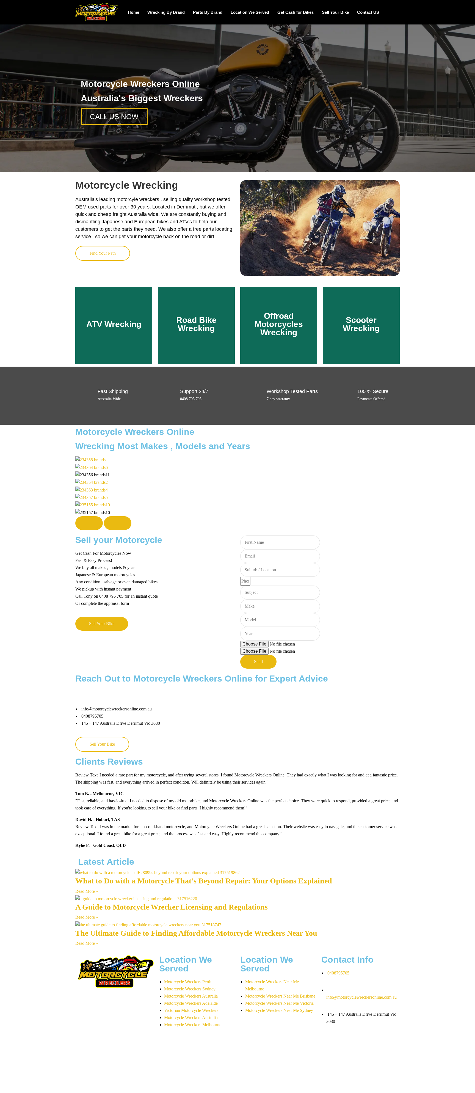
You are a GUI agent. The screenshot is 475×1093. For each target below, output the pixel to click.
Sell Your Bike (335, 12)
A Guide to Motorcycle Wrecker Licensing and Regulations (171, 907)
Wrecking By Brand (166, 12)
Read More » (86, 891)
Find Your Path (103, 253)
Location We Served (250, 12)
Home (133, 12)
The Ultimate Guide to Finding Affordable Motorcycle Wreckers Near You (196, 933)
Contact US (368, 12)
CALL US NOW (114, 116)
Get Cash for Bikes (295, 12)
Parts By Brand (207, 12)
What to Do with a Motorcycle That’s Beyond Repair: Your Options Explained (203, 881)
